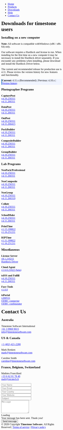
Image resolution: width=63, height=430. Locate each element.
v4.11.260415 (8, 124)
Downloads (14, 9)
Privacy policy (38, 427)
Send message (10, 421)
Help (10, 12)
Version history (9, 83)
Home (11, 4)
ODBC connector (10, 301)
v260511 (5, 298)
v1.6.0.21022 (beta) (11, 270)
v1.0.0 (4, 289)
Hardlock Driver (9, 261)
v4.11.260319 (8, 198)
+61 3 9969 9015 (10, 329)
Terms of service (21, 427)
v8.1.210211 (7, 258)
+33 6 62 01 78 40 (10, 376)
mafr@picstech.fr (10, 379)
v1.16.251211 (8, 232)
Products (12, 6)
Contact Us (13, 15)
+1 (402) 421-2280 (11, 344)
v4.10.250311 (8, 98)
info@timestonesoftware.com (16, 332)
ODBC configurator (11, 303)
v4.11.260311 (8, 101)
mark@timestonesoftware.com (16, 352)
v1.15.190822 (8, 229)
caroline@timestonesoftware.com (18, 361)
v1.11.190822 (8, 240)
